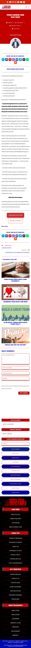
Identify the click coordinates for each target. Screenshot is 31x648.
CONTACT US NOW (15, 488)
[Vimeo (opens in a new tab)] (24, 2)
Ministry (15, 635)
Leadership (15, 619)
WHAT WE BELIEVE (15, 492)
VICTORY (6, 226)
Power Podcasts (15, 519)
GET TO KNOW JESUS (15, 466)
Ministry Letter (15, 623)
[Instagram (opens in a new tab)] (15, 2)
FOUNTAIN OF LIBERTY (15, 542)
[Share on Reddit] (15, 62)
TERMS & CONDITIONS (15, 538)
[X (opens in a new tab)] (7, 2)
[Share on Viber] (13, 59)
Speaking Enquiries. (15, 595)
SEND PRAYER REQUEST (15, 475)
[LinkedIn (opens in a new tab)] (18, 2)
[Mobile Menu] (26, 7)
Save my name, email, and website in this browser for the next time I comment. (15, 387)
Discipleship (15, 615)
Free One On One (15, 591)
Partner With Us (15, 559)
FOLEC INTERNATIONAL (15, 563)
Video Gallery (15, 515)
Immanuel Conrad (15, 35)
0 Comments (20, 22)
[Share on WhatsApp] (27, 59)
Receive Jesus (15, 583)
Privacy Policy (15, 555)
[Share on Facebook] (6, 59)
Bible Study (15, 610)
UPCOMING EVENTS (15, 471)
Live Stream (15, 523)
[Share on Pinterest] (10, 59)
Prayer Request (15, 574)
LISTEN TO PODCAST (15, 449)
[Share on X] (3, 59)
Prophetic (15, 627)
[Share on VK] (17, 59)
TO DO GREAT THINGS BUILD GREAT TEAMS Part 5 (16, 323)
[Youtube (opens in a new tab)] (21, 2)
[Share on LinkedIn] (20, 59)
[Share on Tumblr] (23, 59)
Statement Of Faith (15, 551)
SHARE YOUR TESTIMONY (15, 479)
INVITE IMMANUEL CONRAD (15, 484)
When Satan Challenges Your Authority (15, 280)
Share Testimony (15, 587)
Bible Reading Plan (15, 527)
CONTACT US (15, 578)
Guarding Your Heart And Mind (15, 302)
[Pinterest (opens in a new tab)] (13, 2)
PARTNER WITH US (15, 458)
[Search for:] (28, 7)
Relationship (15, 631)
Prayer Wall (15, 599)
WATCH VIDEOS (15, 453)
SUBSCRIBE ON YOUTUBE (15, 215)
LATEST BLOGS (15, 462)
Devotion (10, 22)
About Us (15, 547)
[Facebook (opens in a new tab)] (10, 2)
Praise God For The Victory (15, 345)
